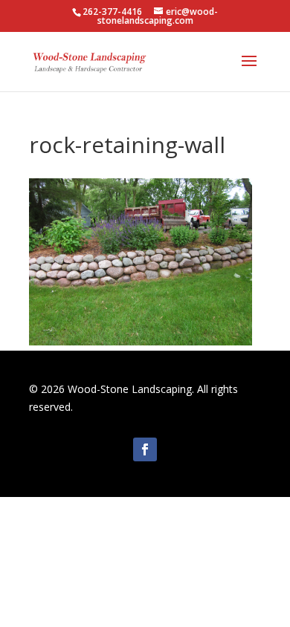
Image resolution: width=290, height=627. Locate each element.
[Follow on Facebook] (145, 449)
